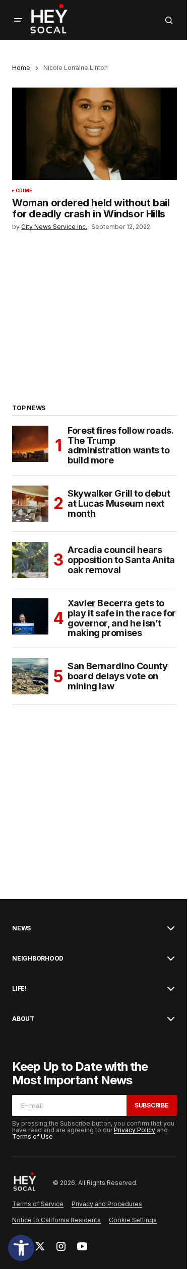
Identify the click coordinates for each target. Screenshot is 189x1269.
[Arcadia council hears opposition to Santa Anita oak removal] (30, 560)
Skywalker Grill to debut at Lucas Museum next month (119, 503)
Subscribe (152, 1105)
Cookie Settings (133, 1220)
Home (21, 67)
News (21, 928)
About (23, 1018)
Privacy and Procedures (107, 1204)
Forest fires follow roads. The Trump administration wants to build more (120, 445)
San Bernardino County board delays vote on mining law (117, 676)
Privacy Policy (134, 1130)
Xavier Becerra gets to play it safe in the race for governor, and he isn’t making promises (122, 618)
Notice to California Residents (56, 1220)
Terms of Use (32, 1136)
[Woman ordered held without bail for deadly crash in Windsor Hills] (94, 134)
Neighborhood (38, 958)
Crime (24, 190)
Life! (19, 988)
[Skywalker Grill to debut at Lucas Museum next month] (30, 504)
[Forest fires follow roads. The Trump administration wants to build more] (30, 444)
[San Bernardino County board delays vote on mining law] (30, 676)
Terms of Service (38, 1204)
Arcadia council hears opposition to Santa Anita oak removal (121, 559)
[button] (21, 1248)
